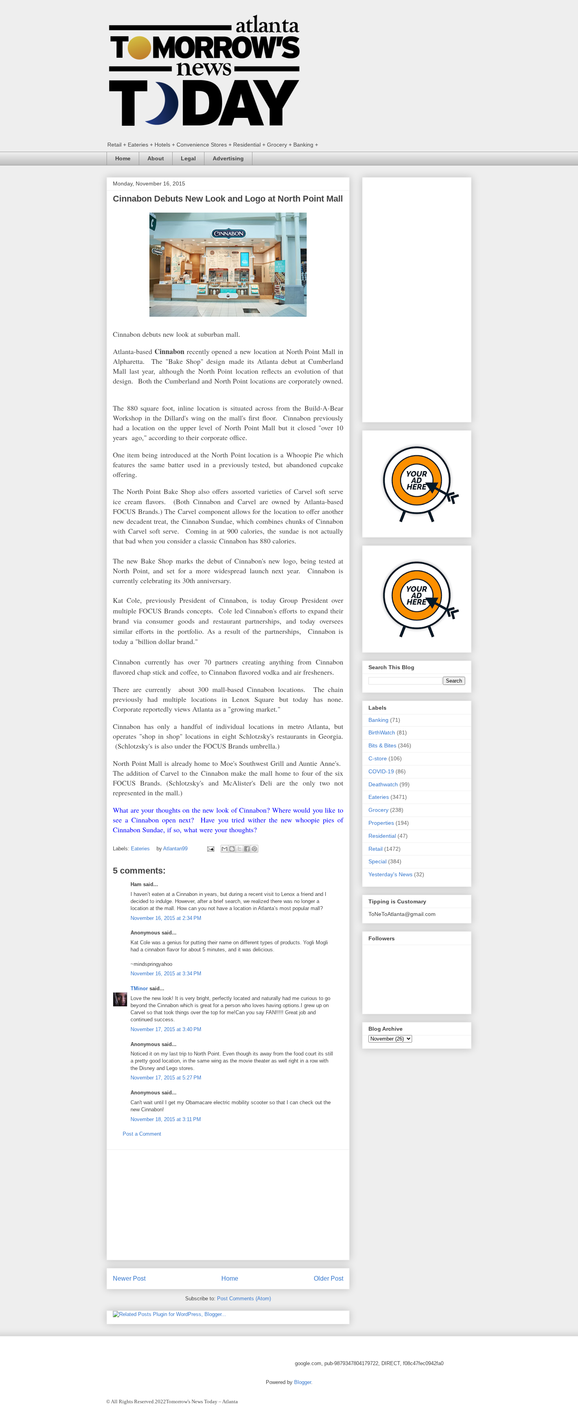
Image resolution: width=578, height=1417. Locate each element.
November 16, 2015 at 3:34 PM (166, 973)
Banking (378, 720)
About (155, 158)
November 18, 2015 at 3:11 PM (166, 1119)
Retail (375, 849)
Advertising (228, 158)
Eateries (140, 849)
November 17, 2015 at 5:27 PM (166, 1078)
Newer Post (129, 1278)
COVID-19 (381, 771)
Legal (188, 158)
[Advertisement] (228, 1205)
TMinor (139, 988)
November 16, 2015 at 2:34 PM (166, 918)
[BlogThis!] (232, 849)
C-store (377, 758)
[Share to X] (239, 849)
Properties (381, 823)
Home (123, 158)
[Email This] (224, 849)
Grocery (378, 810)
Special (377, 861)
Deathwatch (383, 784)
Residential (382, 836)
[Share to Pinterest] (254, 849)
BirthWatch (381, 732)
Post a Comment (142, 1134)
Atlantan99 (176, 849)
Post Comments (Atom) (244, 1298)
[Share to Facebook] (247, 849)
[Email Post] (210, 849)
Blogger (302, 1382)
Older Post (328, 1278)
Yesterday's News (390, 874)
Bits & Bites (382, 745)
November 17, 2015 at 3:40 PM (166, 1029)
